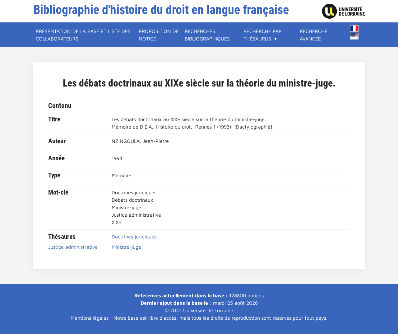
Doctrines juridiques (134, 236)
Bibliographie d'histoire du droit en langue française (161, 9)
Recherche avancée (313, 34)
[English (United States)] (354, 36)
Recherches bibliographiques (207, 34)
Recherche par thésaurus (262, 34)
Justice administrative (73, 247)
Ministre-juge (126, 247)
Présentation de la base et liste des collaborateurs (83, 34)
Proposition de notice (159, 34)
